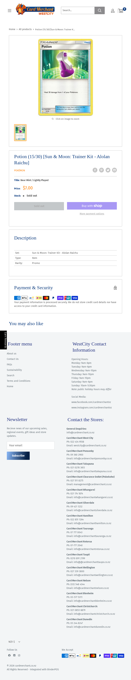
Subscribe (18, 455)
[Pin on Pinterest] (101, 170)
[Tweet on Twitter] (108, 170)
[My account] (112, 11)
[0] (121, 11)
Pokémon (19, 170)
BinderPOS (53, 669)
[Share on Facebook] (95, 170)
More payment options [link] (92, 213)
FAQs (9, 364)
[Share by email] (114, 170)
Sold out (39, 206)
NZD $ (12, 641)
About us (11, 353)
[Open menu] (9, 10)
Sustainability (14, 370)
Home (12, 29)
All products (25, 29)
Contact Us (13, 359)
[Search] (99, 10)
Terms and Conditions (18, 380)
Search (10, 375)
